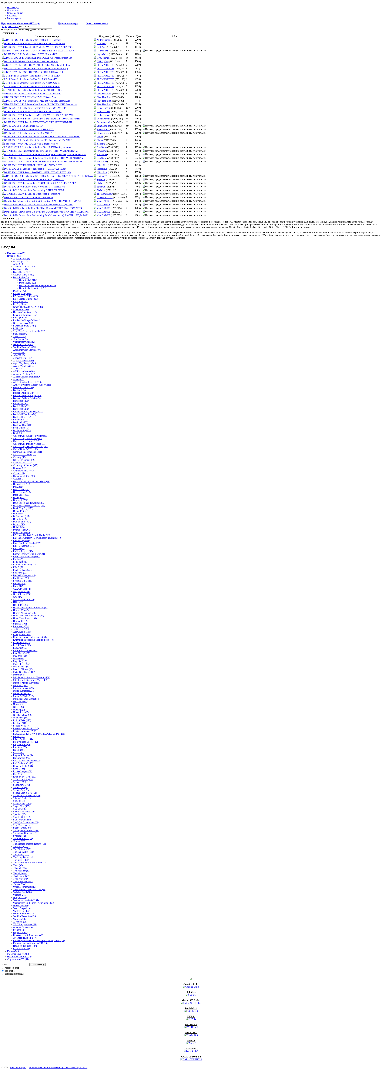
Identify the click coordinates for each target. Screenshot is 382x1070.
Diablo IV (20, 511)
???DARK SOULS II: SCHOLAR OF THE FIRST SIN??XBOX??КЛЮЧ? (40, 50)
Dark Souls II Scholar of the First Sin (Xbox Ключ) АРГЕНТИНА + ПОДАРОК (43, 208)
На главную (13, 7)
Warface (19, 895)
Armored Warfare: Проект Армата (32, 384)
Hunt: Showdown (25, 618)
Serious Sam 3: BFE (25, 793)
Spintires (19, 814)
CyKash (18, 478)
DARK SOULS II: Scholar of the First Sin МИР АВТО (30, 133)
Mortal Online (22, 693)
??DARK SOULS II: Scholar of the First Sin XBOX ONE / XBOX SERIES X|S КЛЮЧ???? (48, 176)
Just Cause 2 (21, 629)
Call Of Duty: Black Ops (27, 438)
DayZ (18, 486)
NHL (18, 707)
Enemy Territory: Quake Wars (29, 554)
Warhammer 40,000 (26, 900)
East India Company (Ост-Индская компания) (37, 537)
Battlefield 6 (21, 409)
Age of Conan (21, 258)
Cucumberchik (104, 118)
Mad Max (20, 656)
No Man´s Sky (22, 715)
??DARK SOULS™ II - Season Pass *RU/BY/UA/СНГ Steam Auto (37, 100)
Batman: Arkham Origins (27, 398)
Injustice (20, 623)
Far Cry (20, 304)
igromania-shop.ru (17, 1067)
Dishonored (21, 516)
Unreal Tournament (24, 887)
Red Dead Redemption (26, 760)
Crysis (19, 473)
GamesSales (102, 50)
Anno (18, 379)
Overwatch (21, 717)
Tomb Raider (22, 870)
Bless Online (21, 427)
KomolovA (102, 176)
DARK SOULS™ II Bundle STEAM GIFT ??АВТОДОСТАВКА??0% (39, 115)
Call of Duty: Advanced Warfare (31, 435)
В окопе (18, 929)
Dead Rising (22, 492)
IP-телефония (16, 253)
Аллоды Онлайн (23, 927)
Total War (21, 878)
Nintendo (21, 712)
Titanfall (20, 868)
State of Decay (22, 827)
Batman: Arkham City (25, 393)
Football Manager (24, 575)
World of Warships (24, 916)
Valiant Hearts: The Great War (29, 889)
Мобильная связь (18, 954)
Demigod (19, 497)
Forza (19, 586)
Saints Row (21, 784)
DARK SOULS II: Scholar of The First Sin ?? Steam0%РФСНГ (35, 108)
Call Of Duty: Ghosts (26, 441)
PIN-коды (35, 23)
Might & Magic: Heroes (27, 682)
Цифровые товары (68, 23)
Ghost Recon (22, 594)
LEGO (20, 648)
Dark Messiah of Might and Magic (31, 481)
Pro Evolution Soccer (25, 742)
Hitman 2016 (21, 610)
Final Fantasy (22, 570)
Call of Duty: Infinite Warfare (29, 444)
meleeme (101, 143)
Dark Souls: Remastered (32, 288)
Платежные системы (19, 956)
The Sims (21, 860)
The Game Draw (105, 194)
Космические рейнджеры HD (30, 943)
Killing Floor (22, 634)
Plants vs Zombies (24, 731)
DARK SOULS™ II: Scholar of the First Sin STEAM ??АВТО (34, 43)
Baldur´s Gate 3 (23, 387)
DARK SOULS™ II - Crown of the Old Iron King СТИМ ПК (34, 179)
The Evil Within (23, 852)
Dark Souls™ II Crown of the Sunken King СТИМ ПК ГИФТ (34, 190)
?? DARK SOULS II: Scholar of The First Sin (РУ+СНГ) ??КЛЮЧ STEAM (41, 151)
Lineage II (20, 317)
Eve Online (20, 301)
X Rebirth (20, 921)
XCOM (19, 352)
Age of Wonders (23, 366)
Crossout (19, 468)
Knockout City (21, 642)
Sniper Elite (21, 806)
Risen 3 (19, 768)
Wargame (20, 897)
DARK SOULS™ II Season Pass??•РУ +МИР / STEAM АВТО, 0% (37, 172)
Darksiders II (21, 484)
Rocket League (22, 771)
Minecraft (20, 685)
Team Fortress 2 (23, 838)
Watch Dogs (21, 908)
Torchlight (20, 873)
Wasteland (21, 905)
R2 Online (19, 750)
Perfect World (21, 725)
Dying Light (21, 532)
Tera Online (20, 339)
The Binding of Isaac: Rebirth (29, 844)
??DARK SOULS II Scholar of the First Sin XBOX (28, 197)
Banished (19, 390)
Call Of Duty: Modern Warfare (30, 446)
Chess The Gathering (24, 454)
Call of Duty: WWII (25, 449)
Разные (21, 948)
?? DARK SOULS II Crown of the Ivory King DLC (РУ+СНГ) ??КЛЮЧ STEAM (44, 158)
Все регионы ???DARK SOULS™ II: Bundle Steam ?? (31, 143)
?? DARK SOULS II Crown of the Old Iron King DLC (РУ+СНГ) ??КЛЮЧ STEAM (45, 161)
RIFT (18, 328)
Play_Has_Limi (104, 93)
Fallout (20, 562)
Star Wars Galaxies (23, 825)
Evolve (18, 559)
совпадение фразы (14, 973)
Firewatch (20, 572)
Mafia (18, 658)
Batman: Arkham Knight (27, 395)
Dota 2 (19, 527)
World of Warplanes (24, 913)
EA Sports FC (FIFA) (26, 296)
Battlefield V (22, 417)
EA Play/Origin (22, 293)
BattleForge (20, 419)
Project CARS (22, 744)
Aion (17, 368)
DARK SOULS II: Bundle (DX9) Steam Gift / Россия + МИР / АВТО (38, 140)
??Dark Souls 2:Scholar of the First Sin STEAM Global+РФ (32, 93)
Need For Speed (23, 323)
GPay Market (103, 58)
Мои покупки (14, 18)
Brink (17, 433)
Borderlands (22, 430)
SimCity (19, 801)
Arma (18, 264)
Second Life (20, 787)
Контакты (12, 15)
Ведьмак (20, 932)
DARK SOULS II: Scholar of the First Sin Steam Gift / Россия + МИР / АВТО (42, 136)
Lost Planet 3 (21, 653)
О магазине (13, 10)
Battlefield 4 (21, 406)
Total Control (21, 876)
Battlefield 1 (21, 401)
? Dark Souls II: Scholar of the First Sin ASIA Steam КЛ (30, 79)
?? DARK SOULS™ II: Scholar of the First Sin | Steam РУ (32, 194)
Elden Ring (21, 540)
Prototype (20, 747)
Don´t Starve (22, 521)
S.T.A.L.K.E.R (23, 779)
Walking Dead (22, 892)
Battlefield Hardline (24, 414)
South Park (21, 809)
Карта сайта (81, 1067)
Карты (13, 951)
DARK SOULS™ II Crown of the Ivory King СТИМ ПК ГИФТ (35, 186)
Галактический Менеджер (28, 935)
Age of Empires (23, 360)
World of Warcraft (24, 347)
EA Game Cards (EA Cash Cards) (31, 535)
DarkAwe (101, 43)
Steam (19, 336)
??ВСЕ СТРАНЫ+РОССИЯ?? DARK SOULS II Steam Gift (33, 72)
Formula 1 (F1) (23, 580)
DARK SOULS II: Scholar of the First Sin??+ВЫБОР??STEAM (35, 168)
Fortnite (19, 583)
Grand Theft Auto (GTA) (28, 307)
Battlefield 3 (21, 403)
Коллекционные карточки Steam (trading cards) (39, 940)
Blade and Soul (22, 425)
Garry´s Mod (21, 591)
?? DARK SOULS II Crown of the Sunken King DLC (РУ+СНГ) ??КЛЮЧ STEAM (45, 154)
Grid (18, 597)
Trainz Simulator (23, 881)
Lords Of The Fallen (25, 650)
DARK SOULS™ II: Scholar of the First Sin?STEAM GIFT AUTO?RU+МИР (42, 118)
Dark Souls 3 (28, 282)
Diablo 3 (19, 290)
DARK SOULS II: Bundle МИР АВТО (23, 126)
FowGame (102, 147)
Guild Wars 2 (21, 309)
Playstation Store (24, 325)
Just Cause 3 (22, 631)
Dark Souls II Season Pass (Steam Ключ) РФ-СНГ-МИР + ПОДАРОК (38, 204)
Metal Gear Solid (24, 672)
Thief (18, 865)
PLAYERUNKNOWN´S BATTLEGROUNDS (39, 733)
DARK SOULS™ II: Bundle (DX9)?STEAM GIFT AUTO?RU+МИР (38, 122)
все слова (9, 970)
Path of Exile (22, 720)
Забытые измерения (25, 938)
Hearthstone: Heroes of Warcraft (30, 607)
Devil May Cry (23, 508)
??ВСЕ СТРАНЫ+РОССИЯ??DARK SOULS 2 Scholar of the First (37, 65)
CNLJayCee (102, 61)
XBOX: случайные (25, 924)
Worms (19, 919)
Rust (18, 774)
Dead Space (21, 495)
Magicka (20, 661)
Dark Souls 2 (28, 280)
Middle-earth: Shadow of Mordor (31, 677)
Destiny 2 (20, 500)
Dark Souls (13, 26)
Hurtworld (20, 621)
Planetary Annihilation (26, 728)
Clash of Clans (22, 462)
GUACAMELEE (23, 599)
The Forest (21, 854)
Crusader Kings (23, 470)
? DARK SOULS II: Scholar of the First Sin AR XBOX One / (33, 90)
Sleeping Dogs (22, 803)
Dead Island (21, 489)
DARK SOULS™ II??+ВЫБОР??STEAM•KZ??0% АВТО (33, 165)
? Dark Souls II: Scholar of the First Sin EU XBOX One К (32, 83)
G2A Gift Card (22, 589)
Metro (18, 674)
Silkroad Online (22, 798)
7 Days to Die (22, 358)
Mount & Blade (23, 696)
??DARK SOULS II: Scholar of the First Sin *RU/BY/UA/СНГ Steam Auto (40, 104)
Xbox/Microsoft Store (27, 350)
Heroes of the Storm (25, 312)
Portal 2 (19, 736)
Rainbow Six (22, 758)
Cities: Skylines (23, 460)
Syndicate (19, 835)
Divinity (20, 519)
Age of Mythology (24, 363)
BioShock (20, 422)
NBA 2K (20, 701)
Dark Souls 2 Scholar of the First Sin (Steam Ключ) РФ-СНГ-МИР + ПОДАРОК (43, 201)
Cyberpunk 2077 (24, 476)
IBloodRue (102, 165)
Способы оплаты (15, 13)
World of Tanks (23, 344)
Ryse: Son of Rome (24, 776)
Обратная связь (67, 1067)
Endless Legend (23, 551)
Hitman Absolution (24, 613)
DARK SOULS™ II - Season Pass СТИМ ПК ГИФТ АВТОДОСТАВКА (40, 183)
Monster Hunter (23, 688)
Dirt (18, 513)
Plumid (100, 136)
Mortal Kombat (23, 691)
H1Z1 (18, 602)
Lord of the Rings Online (27, 320)
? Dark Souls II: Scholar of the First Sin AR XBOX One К (32, 86)
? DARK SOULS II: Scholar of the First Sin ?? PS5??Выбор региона (37, 147)
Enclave (19, 548)
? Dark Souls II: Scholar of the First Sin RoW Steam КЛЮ (32, 75)
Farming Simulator (24, 564)
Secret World (21, 790)
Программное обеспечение (15, 23)
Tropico (19, 884)
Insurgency (21, 626)
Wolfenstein (21, 911)
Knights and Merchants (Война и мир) (33, 640)
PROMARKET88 (105, 65)
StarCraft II (20, 333)
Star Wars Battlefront (25, 822)
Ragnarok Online (23, 755)
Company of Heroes (25, 465)
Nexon (18, 704)
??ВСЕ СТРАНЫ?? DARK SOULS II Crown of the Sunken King (36, 68)
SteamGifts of (103, 126)
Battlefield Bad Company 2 (28, 411)
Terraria (19, 841)
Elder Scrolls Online (25, 299)
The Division (22, 849)
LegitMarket (102, 54)
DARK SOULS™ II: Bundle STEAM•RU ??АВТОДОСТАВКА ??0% (38, 47)
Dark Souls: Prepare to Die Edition (37, 285)
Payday (19, 723)
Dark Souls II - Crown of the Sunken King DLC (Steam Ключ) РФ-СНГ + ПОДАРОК (46, 215)
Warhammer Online (24, 342)
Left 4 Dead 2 (22, 645)
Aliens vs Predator (24, 374)
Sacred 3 (19, 782)
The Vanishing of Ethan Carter (29, 862)
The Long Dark (23, 857)
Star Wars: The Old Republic (29, 331)
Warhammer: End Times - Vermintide (33, 903)
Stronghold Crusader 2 (26, 830)
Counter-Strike (23, 274)
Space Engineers (23, 811)
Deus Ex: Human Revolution (29, 503)
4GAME (19, 355)
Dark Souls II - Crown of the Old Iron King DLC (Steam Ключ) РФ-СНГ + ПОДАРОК (46, 211)
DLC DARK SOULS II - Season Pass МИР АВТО (29, 129)
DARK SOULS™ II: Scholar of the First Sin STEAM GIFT (32, 111)
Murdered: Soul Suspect (26, 699)
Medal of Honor (23, 669)
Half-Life (20, 605)
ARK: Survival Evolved (27, 382)
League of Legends (25, 315)
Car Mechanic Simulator (27, 452)
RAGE (18, 752)
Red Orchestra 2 (23, 763)
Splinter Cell (21, 817)
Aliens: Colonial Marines (27, 376)
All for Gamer (103, 40)
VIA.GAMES (103, 201)
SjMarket (101, 179)
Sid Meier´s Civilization (27, 795)
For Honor (21, 578)
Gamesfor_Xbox (105, 197)
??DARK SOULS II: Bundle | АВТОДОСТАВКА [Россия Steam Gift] (38, 58)
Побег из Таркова (25, 946)
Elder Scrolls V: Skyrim (27, 543)
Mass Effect (21, 664)
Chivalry (19, 457)
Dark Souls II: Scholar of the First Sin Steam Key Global (31, 61)
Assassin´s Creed (24, 266)
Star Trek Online (22, 819)
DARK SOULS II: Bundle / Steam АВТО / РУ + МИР (30, 54)
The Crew (20, 846)
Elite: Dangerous (23, 546)
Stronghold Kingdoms (25, 833)
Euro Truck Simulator (26, 556)
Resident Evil (23, 766)
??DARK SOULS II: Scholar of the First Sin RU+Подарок (32, 40)
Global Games (103, 111)
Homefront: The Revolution (28, 615)
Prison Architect (23, 739)
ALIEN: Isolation (24, 371)
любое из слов (11, 967)
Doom (19, 524)
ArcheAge (20, 261)
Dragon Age (21, 529)
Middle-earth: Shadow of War (30, 680)
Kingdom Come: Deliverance (30, 637)
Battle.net (20, 269)
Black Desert (22, 272)
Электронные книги (97, 23)
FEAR (18, 567)
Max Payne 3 (21, 666)
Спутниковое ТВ (18, 959)
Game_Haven (103, 108)
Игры (4, 26)
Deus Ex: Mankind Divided (29, 505)
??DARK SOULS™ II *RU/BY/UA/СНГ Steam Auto (30, 97)
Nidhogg (19, 709)
